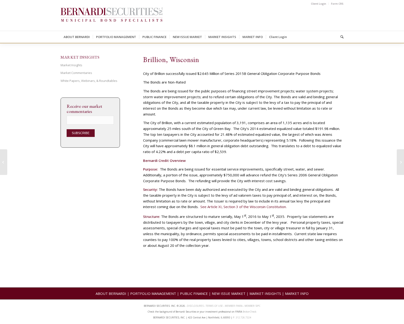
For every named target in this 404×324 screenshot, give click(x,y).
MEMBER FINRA (234, 305)
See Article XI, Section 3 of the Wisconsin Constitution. (243, 206)
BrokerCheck (249, 311)
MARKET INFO (297, 293)
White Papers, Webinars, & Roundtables (89, 81)
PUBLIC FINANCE (194, 293)
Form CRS (337, 3)
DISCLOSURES (195, 305)
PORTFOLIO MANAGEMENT (153, 293)
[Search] (340, 37)
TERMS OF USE (214, 305)
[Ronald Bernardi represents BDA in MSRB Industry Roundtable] (3, 162)
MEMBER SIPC (252, 305)
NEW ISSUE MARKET (228, 293)
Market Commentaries (76, 73)
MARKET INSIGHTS (265, 293)
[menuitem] (319, 4)
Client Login (318, 3)
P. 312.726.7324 (242, 317)
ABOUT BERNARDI (111, 293)
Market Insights (71, 65)
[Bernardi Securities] (111, 19)
